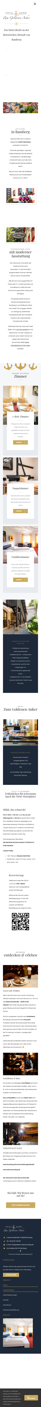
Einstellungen (7, 1404)
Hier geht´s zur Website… (17, 1117)
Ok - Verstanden (31, 1397)
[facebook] (20, 1251)
